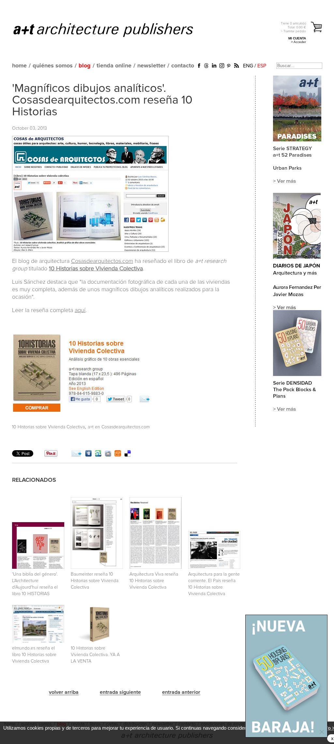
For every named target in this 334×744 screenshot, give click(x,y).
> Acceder (298, 42)
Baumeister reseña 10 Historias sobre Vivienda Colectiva (94, 581)
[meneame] (117, 455)
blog (85, 66)
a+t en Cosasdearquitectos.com (119, 427)
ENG (248, 65)
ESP (261, 65)
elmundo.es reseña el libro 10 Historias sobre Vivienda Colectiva (34, 655)
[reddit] (108, 455)
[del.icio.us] (127, 455)
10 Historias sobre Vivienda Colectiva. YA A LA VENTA (95, 655)
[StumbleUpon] (98, 455)
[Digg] (88, 455)
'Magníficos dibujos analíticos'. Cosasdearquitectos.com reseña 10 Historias (102, 100)
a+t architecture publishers (111, 30)
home (19, 66)
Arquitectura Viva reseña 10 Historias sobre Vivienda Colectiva (153, 581)
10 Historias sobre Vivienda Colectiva (96, 269)
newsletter (151, 66)
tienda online (114, 66)
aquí (80, 310)
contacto (182, 66)
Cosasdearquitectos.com (102, 261)
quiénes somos (53, 66)
